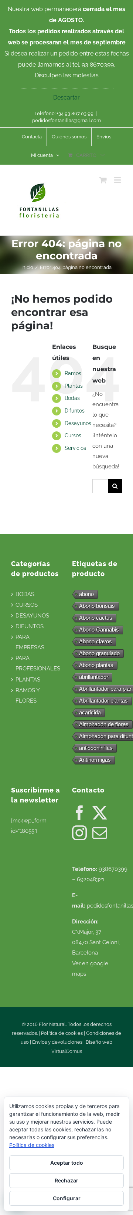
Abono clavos (95, 641)
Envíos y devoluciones (57, 1042)
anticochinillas (96, 748)
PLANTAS (28, 679)
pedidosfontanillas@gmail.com (66, 120)
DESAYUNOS (32, 615)
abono (86, 594)
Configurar (67, 1198)
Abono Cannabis (99, 629)
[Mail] (99, 832)
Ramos (73, 373)
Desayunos (78, 423)
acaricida (90, 712)
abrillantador (93, 677)
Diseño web (99, 1042)
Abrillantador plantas (103, 700)
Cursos (73, 435)
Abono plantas (96, 665)
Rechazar (66, 1180)
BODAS (25, 594)
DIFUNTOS (30, 626)
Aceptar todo (66, 1163)
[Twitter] (99, 812)
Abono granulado (99, 653)
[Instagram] (79, 832)
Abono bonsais (97, 606)
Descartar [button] (66, 97)
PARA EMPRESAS (30, 642)
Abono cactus (95, 618)
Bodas (72, 398)
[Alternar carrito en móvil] (103, 180)
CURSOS (27, 605)
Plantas (74, 386)
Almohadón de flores (104, 724)
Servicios (75, 448)
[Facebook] (79, 812)
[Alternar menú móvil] (118, 180)
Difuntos (75, 411)
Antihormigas (95, 760)
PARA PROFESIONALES (38, 663)
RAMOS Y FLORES (28, 695)
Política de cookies (62, 1033)
